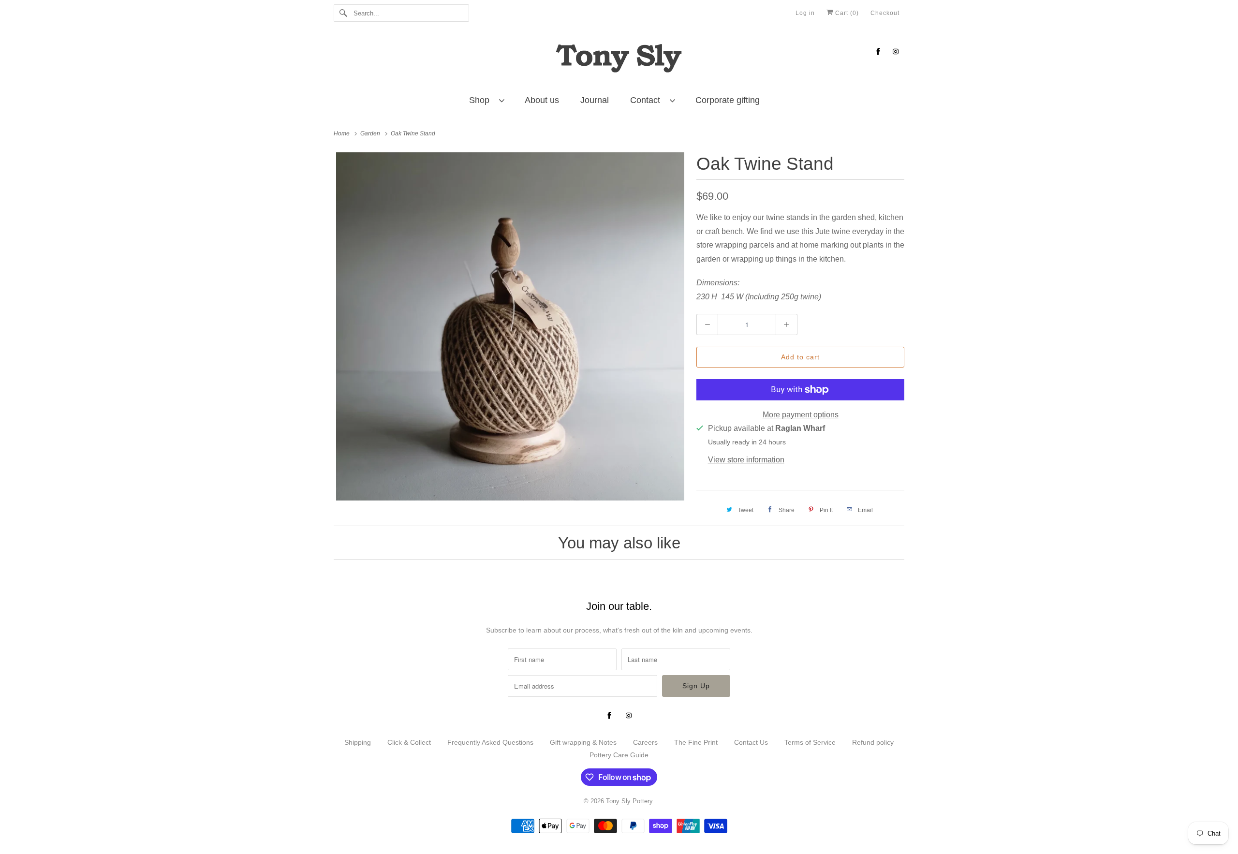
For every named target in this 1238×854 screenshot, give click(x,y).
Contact (647, 100)
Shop (481, 100)
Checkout (884, 13)
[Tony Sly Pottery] (619, 60)
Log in (805, 13)
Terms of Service (810, 742)
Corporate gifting (727, 100)
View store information (746, 460)
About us (542, 100)
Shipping (357, 742)
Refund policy (873, 742)
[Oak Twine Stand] (510, 326)
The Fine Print (696, 742)
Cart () (846, 13)
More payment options (801, 415)
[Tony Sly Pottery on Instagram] (895, 51)
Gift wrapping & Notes (583, 742)
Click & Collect (409, 742)
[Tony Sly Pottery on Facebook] (878, 51)
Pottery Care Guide (619, 755)
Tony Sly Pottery (629, 801)
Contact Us (751, 742)
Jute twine (832, 231)
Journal (594, 100)
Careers (645, 742)
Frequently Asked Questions (490, 742)
